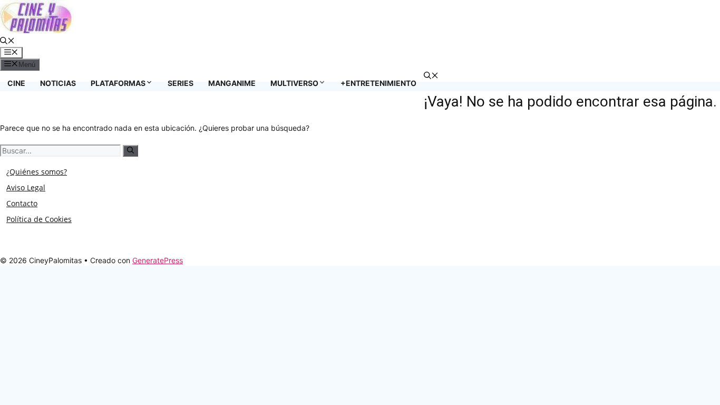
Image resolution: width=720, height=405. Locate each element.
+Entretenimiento (378, 83)
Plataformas (118, 83)
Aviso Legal (25, 187)
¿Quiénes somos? (36, 172)
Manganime (232, 83)
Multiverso (294, 83)
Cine (16, 83)
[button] (7, 41)
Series (180, 83)
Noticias (58, 83)
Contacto (21, 203)
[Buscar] (130, 151)
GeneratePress (157, 260)
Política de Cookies (39, 219)
